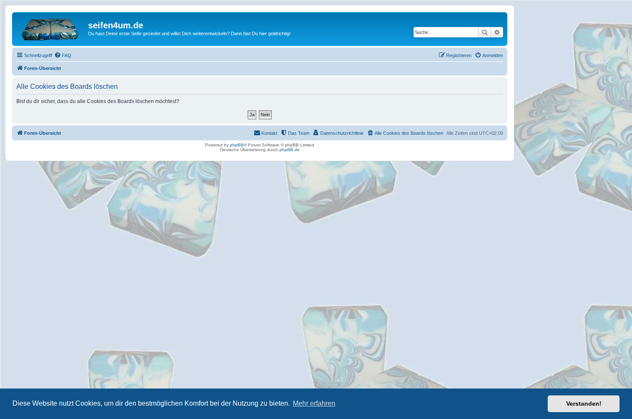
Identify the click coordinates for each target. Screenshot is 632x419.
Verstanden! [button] (583, 403)
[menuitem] (62, 55)
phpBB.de (289, 149)
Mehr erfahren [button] (314, 403)
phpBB (237, 145)
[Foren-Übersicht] (51, 28)
